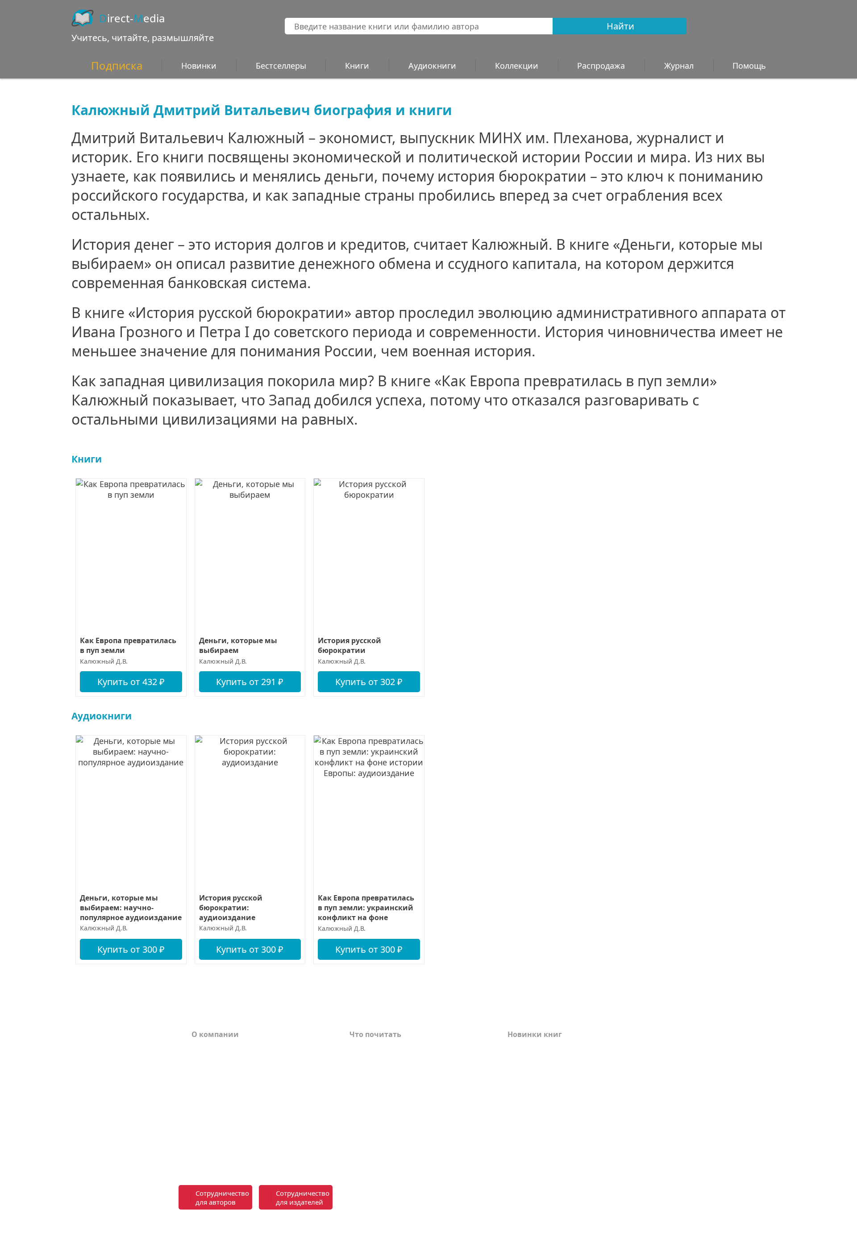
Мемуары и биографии (393, 1103)
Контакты (210, 1089)
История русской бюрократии (349, 645)
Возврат (206, 1063)
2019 (516, 1143)
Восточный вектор (384, 1049)
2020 (516, 1130)
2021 (516, 1116)
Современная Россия (388, 1089)
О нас (201, 1103)
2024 (516, 1076)
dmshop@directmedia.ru (614, 1224)
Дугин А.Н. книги (382, 1076)
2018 (516, 1156)
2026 (516, 1049)
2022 (516, 1103)
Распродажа (601, 65)
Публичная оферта (226, 1153)
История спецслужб (386, 1063)
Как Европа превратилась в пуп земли (128, 645)
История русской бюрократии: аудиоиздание (230, 907)
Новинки (198, 65)
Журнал (679, 65)
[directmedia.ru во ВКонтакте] (451, 1198)
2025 (516, 1063)
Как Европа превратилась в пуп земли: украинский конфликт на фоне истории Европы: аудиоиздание (366, 908)
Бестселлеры (281, 65)
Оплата (205, 1049)
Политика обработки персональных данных (259, 1134)
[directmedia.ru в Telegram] (471, 1198)
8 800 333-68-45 (630, 1192)
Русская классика (382, 1153)
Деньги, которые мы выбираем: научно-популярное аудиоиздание (131, 907)
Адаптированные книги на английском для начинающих (407, 1121)
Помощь (207, 1076)
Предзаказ (211, 1116)
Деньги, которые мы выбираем (238, 645)
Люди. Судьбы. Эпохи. (391, 1139)
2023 (516, 1089)
